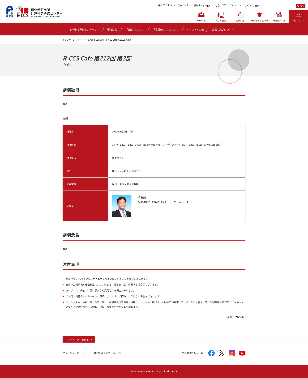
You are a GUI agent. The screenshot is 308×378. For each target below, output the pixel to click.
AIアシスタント (230, 5)
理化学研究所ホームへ (105, 353)
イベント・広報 (84, 39)
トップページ (69, 39)
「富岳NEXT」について (166, 29)
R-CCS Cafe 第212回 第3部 (118, 39)
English (68, 64)
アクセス (167, 5)
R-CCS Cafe (99, 39)
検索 (302, 5)
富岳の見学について (223, 29)
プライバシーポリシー (75, 353)
